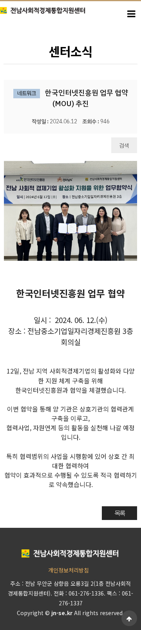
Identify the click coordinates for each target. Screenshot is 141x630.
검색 (124, 145)
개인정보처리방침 (68, 570)
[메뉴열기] (131, 13)
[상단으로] (129, 618)
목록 (119, 513)
